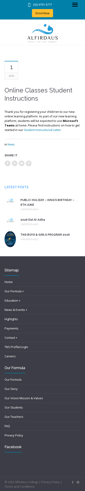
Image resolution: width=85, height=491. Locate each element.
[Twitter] (21, 163)
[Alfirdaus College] (42, 33)
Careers (10, 356)
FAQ (7, 426)
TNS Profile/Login (16, 347)
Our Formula (13, 379)
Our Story (11, 389)
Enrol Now (42, 13)
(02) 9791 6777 (42, 4)
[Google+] (14, 163)
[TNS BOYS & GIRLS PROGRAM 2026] (10, 239)
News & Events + (16, 310)
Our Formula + (14, 291)
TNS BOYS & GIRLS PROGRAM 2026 (45, 234)
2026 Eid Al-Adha (32, 219)
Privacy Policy (14, 435)
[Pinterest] (29, 163)
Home (9, 282)
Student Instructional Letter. (43, 130)
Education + (12, 300)
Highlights (11, 319)
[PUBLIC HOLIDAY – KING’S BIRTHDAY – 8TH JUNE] (10, 200)
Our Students (14, 407)
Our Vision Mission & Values (24, 398)
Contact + (11, 338)
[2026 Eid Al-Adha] (10, 220)
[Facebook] (7, 163)
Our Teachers (14, 417)
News (11, 144)
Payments (11, 328)
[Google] (78, 482)
